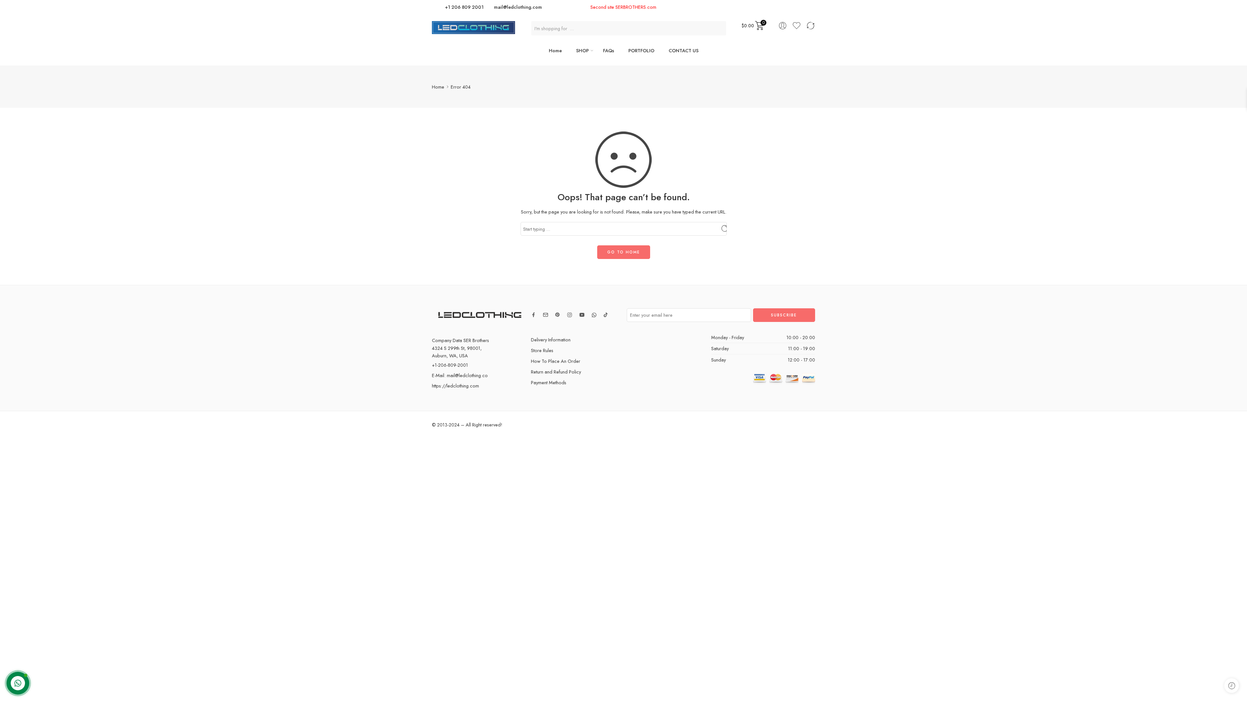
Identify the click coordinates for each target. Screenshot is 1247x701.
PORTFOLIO (641, 50)
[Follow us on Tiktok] (605, 315)
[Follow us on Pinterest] (557, 314)
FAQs (608, 50)
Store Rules (542, 350)
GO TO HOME (623, 252)
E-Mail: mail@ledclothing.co (460, 375)
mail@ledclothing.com (518, 7)
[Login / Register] (782, 25)
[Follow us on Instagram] (570, 315)
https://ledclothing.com (455, 385)
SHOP (582, 50)
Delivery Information (551, 339)
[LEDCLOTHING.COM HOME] (473, 26)
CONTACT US (684, 50)
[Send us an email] (545, 315)
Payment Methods (548, 382)
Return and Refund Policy (556, 371)
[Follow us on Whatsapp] (594, 315)
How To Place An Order (555, 361)
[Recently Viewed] (1231, 685)
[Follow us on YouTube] (582, 315)
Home (555, 50)
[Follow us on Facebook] (533, 314)
